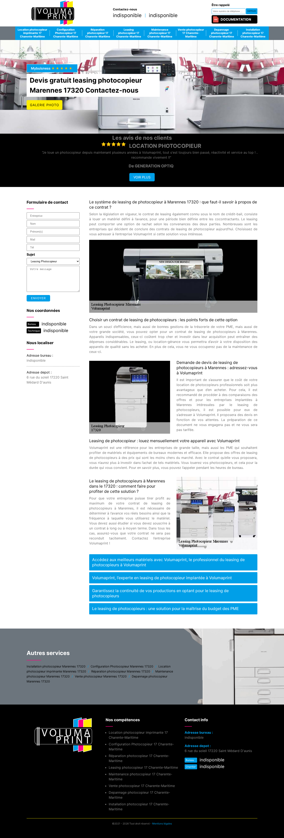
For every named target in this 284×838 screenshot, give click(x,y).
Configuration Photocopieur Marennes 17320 (122, 666)
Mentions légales (162, 823)
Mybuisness (52, 68)
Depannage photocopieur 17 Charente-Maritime (221, 33)
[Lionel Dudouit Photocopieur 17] (53, 13)
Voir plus (142, 177)
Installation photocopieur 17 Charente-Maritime (253, 33)
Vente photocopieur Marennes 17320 (101, 676)
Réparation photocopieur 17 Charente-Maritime (97, 33)
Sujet (31, 254)
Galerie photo (44, 105)
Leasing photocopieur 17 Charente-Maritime (128, 33)
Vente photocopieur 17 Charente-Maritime (191, 33)
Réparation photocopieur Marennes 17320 (120, 671)
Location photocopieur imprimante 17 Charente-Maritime (32, 33)
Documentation (236, 19)
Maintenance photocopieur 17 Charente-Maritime (159, 33)
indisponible (127, 15)
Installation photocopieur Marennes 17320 (56, 666)
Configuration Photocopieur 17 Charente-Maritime (65, 33)
